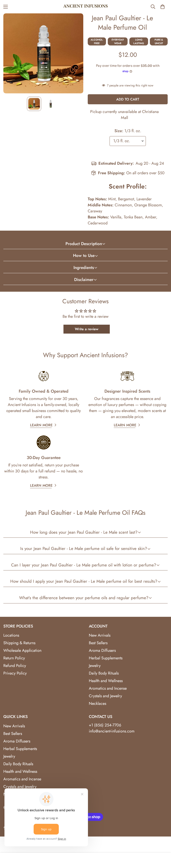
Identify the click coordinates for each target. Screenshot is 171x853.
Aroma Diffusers (102, 650)
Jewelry (95, 665)
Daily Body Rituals (104, 673)
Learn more (41, 425)
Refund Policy (14, 665)
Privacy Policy (15, 673)
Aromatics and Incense (108, 688)
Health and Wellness (106, 681)
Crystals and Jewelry (105, 696)
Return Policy (14, 658)
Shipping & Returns (19, 643)
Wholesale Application (22, 650)
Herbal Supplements (105, 658)
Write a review (86, 329)
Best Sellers (98, 643)
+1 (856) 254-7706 (105, 725)
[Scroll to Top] (162, 829)
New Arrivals (99, 635)
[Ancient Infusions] (85, 6)
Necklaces (97, 703)
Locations (11, 635)
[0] (162, 7)
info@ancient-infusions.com (111, 731)
